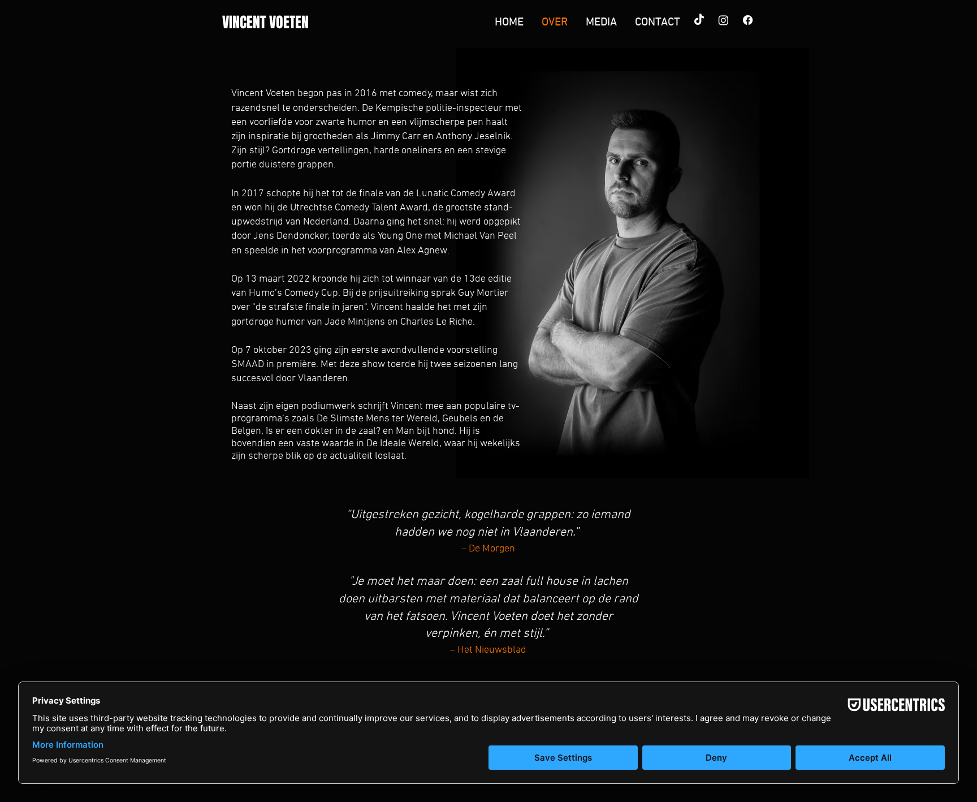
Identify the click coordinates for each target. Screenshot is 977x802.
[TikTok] (699, 20)
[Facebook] (747, 20)
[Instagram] (723, 20)
